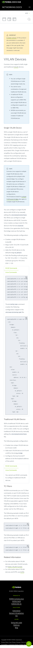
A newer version (11, 38)
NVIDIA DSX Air (16, 604)
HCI (16, 615)
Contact (3, 647)
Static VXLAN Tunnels (15, 567)
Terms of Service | (26, 642)
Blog (16, 627)
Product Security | (24, 644)
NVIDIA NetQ (16, 601)
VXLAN (16, 67)
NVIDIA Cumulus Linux (16, 599)
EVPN (22, 572)
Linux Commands (11, 272)
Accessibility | (5, 644)
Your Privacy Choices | (15, 642)
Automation (16, 610)
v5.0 (26, 13)
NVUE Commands (11, 268)
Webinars (16, 625)
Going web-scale (16, 622)
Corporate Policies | (14, 644)
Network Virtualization (16, 613)
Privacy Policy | (5, 642)
